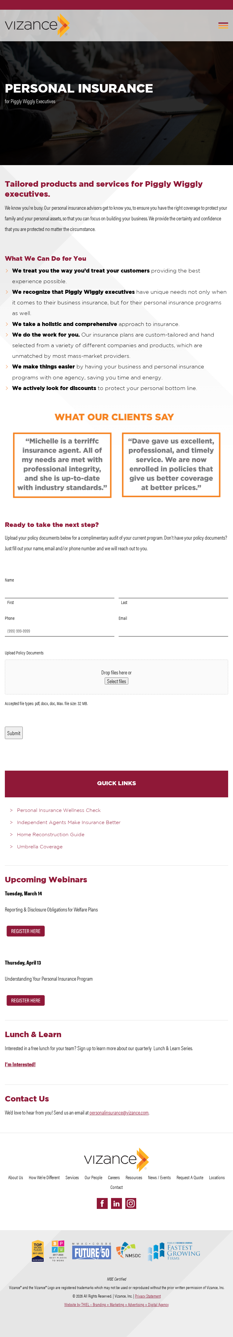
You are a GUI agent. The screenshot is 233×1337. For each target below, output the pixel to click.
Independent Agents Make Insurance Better (68, 822)
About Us (15, 1177)
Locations (217, 1177)
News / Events (159, 1177)
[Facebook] (102, 1203)
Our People (93, 1177)
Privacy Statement (148, 1296)
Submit (13, 733)
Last (124, 602)
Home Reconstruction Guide (50, 835)
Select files (116, 681)
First (10, 602)
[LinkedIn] (116, 1203)
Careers (114, 1177)
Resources (134, 1177)
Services (72, 1177)
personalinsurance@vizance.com (119, 1112)
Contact (116, 1186)
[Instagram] (130, 1203)
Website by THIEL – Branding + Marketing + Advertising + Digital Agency (116, 1304)
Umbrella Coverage (39, 847)
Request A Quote (190, 1177)
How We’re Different (44, 1177)
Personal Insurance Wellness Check (59, 810)
